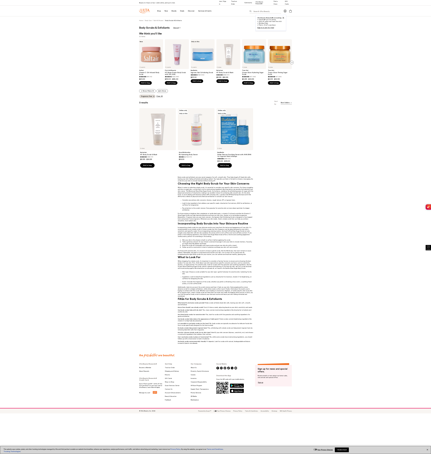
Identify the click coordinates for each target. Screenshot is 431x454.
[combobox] (286, 103)
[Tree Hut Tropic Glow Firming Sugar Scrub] (280, 59)
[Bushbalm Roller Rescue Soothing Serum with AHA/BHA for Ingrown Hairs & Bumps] (235, 135)
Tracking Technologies (12, 451)
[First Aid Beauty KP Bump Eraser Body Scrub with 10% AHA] (177, 59)
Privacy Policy (175, 449)
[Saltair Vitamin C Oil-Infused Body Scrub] (151, 59)
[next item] (292, 62)
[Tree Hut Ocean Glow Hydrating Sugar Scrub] (254, 59)
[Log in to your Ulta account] (285, 10)
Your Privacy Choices (325, 450)
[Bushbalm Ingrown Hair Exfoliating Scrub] (203, 58)
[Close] (427, 449)
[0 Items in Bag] (290, 11)
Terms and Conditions (215, 449)
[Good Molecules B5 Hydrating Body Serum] (196, 134)
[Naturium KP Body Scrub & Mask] (228, 58)
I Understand (342, 450)
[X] (283, 18)
